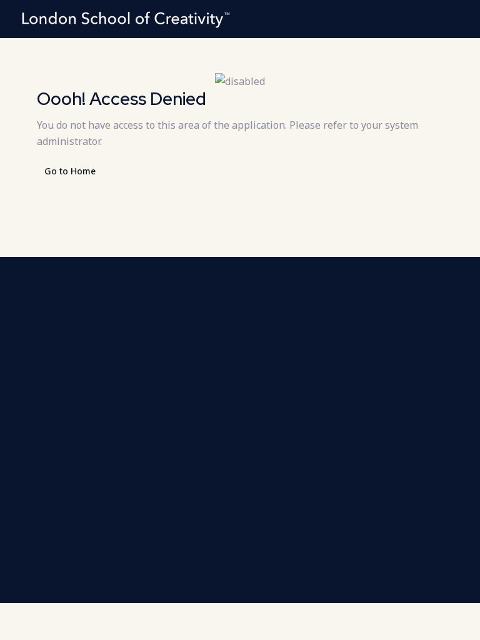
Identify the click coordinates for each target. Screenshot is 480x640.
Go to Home (70, 171)
